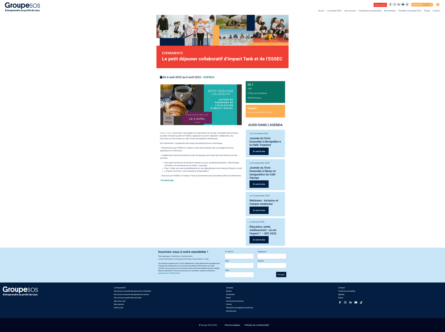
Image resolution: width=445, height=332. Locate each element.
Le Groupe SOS (334, 11)
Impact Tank (165, 133)
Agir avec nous (120, 301)
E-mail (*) (229, 252)
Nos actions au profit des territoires (127, 298)
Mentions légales (232, 325)
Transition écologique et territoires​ (239, 308)
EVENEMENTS (172, 53)
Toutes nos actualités (346, 291)
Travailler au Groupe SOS (409, 11)
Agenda (341, 294)
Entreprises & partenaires (370, 11)
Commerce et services (234, 301)
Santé (228, 298)
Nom (227, 261)
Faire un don (380, 5)
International (231, 311)
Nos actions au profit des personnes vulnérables (132, 291)
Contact (436, 11)
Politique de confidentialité (257, 325)
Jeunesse (229, 288)
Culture (229, 304)
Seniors (229, 291)
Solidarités (230, 294)
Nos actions (350, 11)
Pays (227, 270)
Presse (427, 11)
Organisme (262, 252)
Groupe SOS (206, 325)
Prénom (261, 261)
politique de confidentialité (169, 273)
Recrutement (390, 11)
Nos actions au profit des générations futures (131, 294)
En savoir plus (259, 151)
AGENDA (208, 77)
